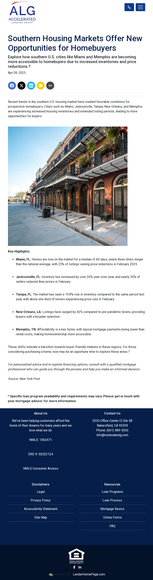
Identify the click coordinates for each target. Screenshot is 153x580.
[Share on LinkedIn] (31, 86)
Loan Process (112, 500)
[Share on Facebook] (12, 86)
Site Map (40, 517)
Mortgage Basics (112, 509)
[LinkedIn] (79, 567)
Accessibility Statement (40, 509)
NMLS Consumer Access (40, 468)
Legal (41, 492)
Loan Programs (112, 492)
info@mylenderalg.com (112, 435)
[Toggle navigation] (140, 7)
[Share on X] (22, 86)
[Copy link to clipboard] (50, 86)
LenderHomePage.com (89, 574)
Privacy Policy (41, 500)
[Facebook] (74, 567)
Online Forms (112, 517)
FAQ (112, 526)
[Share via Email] (41, 86)
